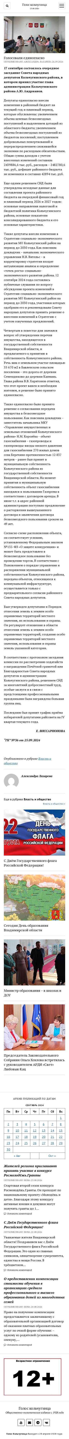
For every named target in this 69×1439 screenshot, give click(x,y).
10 (17, 1130)
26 (34, 1143)
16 (8, 1137)
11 (26, 1130)
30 (8, 1149)
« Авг (17, 1156)
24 (17, 1143)
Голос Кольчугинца (16, 1433)
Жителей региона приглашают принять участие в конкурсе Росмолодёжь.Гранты (30, 1170)
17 (17, 1137)
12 (34, 1130)
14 (52, 1130)
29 (60, 1143)
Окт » (52, 1156)
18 (26, 1137)
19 (34, 1137)
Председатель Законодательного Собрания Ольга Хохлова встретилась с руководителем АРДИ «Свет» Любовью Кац (34, 1062)
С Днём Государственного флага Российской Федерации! (31, 1224)
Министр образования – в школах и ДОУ (32, 992)
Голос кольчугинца (34, 4)
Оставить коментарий (19, 1213)
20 (43, 1137)
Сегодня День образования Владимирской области (26, 927)
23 (8, 1143)
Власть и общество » (54, 803)
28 (52, 1143)
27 (43, 1143)
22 (60, 1137)
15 (60, 1130)
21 (52, 1137)
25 (26, 1143)
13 (43, 1130)
